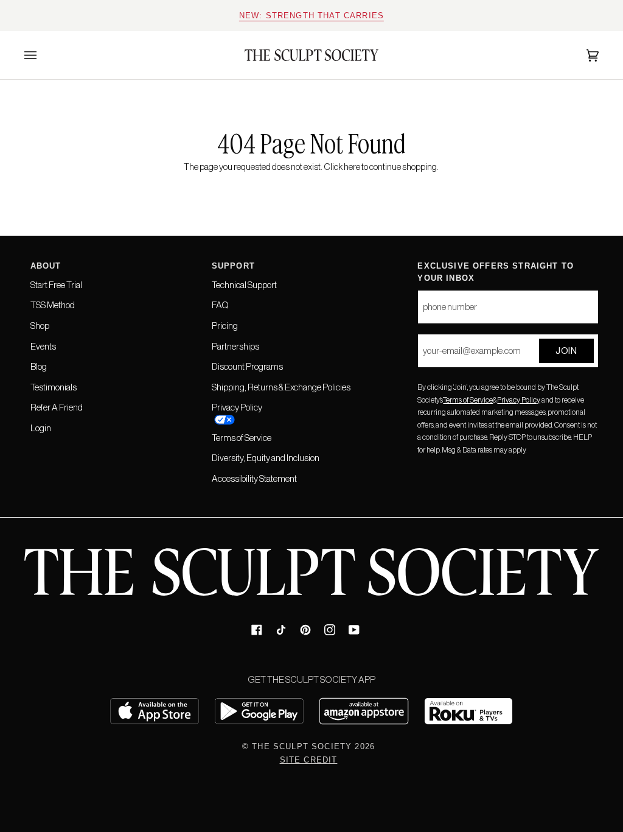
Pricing (225, 325)
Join (566, 350)
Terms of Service (468, 399)
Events (43, 346)
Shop (39, 325)
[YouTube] (354, 629)
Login (40, 428)
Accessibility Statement (254, 478)
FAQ (220, 305)
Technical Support (244, 285)
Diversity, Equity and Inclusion (265, 458)
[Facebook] (256, 629)
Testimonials (53, 387)
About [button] (45, 265)
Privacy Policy (518, 399)
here (352, 166)
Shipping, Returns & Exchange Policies (281, 387)
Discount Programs (247, 366)
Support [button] (233, 265)
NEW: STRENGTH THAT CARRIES (311, 15)
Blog (38, 366)
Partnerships (235, 346)
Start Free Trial (56, 285)
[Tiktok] (281, 629)
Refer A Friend (56, 407)
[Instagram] (329, 629)
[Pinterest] (305, 629)
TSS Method (52, 305)
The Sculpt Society (302, 746)
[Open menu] (42, 55)
